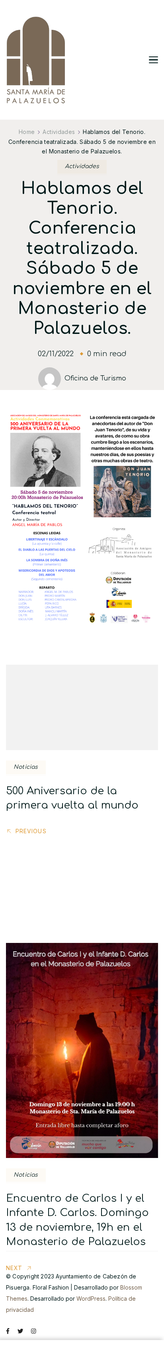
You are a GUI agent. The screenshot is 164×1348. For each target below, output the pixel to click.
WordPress (90, 1298)
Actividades (82, 166)
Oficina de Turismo (95, 378)
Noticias (26, 767)
